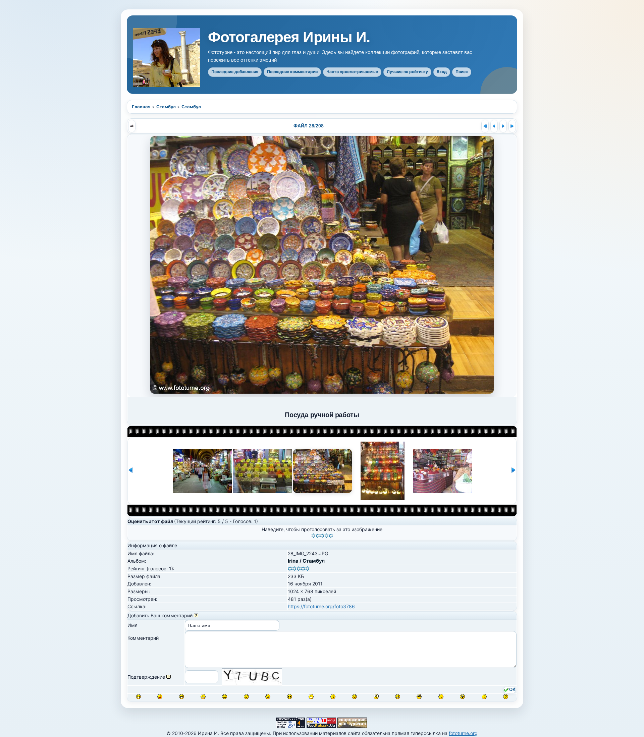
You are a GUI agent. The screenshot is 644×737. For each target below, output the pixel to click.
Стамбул (166, 106)
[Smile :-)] (203, 696)
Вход (442, 71)
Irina (293, 561)
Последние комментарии (292, 71)
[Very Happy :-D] (181, 696)
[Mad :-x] (397, 696)
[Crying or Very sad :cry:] (267, 696)
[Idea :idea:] (462, 696)
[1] (313, 535)
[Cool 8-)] (289, 696)
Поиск (461, 71)
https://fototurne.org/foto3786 (321, 606)
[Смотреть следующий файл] (503, 126)
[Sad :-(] (246, 696)
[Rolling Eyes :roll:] (419, 696)
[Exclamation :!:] (484, 696)
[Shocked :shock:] (376, 696)
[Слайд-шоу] (132, 126)
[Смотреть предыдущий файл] (494, 126)
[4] (326, 535)
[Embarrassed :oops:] (354, 696)
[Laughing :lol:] (138, 696)
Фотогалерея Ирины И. (289, 37)
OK (512, 689)
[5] (331, 535)
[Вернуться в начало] (485, 126)
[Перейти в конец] (512, 126)
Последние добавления (234, 71)
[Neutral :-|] (224, 696)
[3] (322, 535)
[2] (318, 535)
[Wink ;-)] (440, 696)
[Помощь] (196, 615)
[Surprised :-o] (311, 696)
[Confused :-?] (332, 696)
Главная (141, 106)
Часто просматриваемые (352, 71)
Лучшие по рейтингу (407, 71)
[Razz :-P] (159, 696)
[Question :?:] (505, 696)
